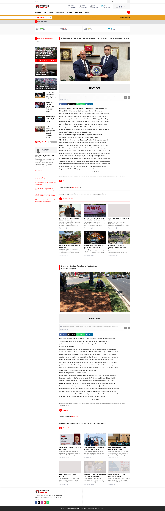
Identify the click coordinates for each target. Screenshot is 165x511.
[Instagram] (42, 502)
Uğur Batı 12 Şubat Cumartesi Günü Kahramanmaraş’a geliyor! (95, 475)
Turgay (45, 149)
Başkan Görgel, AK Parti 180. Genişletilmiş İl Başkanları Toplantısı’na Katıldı (45, 55)
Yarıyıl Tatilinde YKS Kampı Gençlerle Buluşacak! (116, 475)
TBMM (113, 176)
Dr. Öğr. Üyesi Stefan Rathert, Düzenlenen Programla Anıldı (51, 95)
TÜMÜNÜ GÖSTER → (124, 17)
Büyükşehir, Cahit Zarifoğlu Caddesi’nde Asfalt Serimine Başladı (117, 247)
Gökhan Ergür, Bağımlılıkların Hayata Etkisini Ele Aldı (117, 448)
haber (66, 176)
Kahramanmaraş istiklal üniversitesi (90, 176)
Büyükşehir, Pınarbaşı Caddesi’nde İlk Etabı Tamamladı (46, 87)
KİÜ (99, 176)
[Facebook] (36, 502)
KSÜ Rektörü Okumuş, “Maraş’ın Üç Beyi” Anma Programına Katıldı (50, 107)
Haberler (64, 96)
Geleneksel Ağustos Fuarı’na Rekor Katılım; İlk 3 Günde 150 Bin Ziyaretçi (94, 247)
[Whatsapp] (47, 502)
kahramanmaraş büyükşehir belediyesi (112, 403)
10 (55, 60)
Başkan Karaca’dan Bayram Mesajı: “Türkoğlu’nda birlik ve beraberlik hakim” (50, 132)
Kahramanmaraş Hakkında (84, 96)
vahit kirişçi (122, 176)
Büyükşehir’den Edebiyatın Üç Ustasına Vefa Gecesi (51, 119)
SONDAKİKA (109, 176)
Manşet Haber (107, 96)
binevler (78, 403)
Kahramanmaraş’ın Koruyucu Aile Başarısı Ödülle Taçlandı (94, 448)
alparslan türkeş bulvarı (70, 403)
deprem (90, 403)
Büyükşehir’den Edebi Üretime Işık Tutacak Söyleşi (45, 73)
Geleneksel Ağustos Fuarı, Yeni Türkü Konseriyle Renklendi (45, 177)
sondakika (103, 176)
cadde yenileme (84, 403)
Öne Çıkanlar (115, 96)
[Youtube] (45, 502)
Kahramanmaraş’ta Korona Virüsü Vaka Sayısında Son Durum (44, 156)
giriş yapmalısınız (75, 187)
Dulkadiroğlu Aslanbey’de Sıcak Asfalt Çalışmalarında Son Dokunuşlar (45, 200)
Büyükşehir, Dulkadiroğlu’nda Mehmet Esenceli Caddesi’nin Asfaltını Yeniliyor (45, 194)
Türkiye (117, 176)
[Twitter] (39, 502)
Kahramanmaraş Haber (72, 96)
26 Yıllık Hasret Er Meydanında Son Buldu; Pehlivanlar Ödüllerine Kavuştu (75, 17)
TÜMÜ (38, 41)
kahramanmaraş (78, 176)
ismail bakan (71, 176)
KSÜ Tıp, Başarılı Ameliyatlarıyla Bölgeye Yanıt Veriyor (69, 219)
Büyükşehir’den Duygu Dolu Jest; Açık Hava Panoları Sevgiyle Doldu (94, 219)
